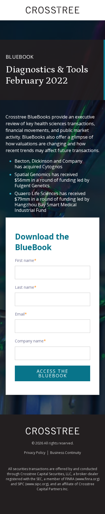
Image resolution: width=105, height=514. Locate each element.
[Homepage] (52, 433)
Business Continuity (65, 452)
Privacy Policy (34, 452)
